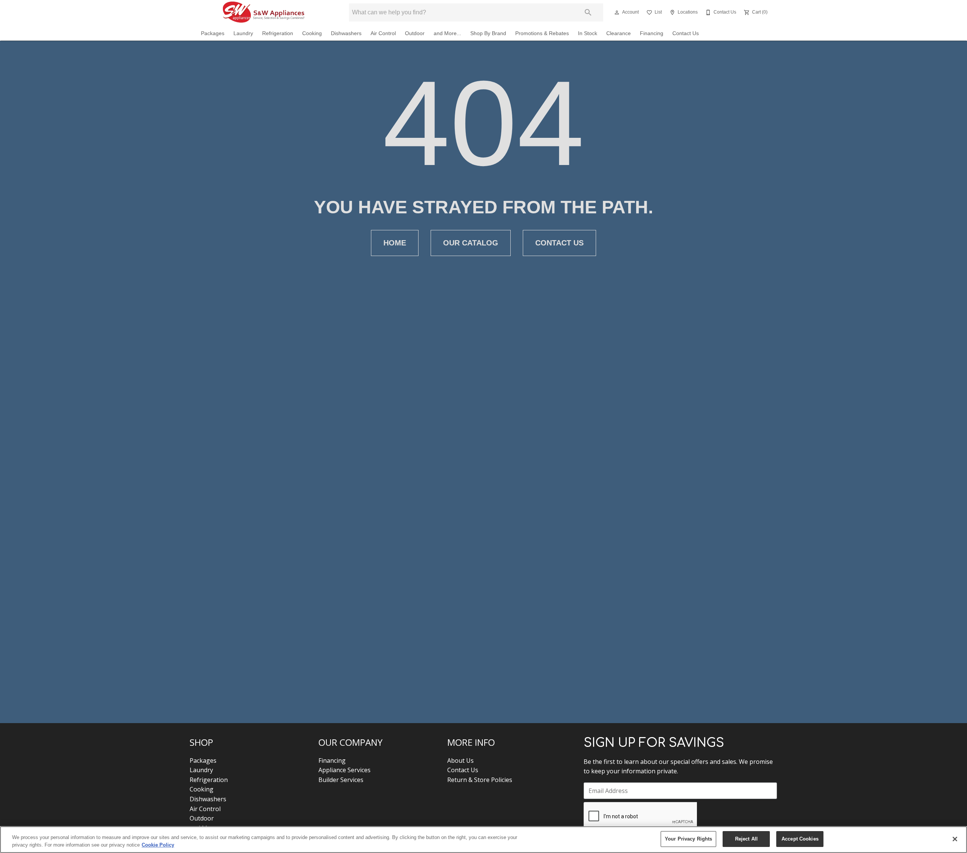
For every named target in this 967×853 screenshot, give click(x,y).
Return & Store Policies (479, 780)
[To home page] (263, 12)
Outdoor (415, 33)
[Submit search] (588, 12)
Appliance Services (344, 770)
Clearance (618, 33)
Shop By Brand (488, 33)
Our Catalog (470, 243)
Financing (651, 33)
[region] (483, 839)
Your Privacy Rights (688, 839)
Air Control (383, 33)
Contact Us (685, 33)
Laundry (243, 33)
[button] (616, 12)
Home (394, 243)
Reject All (746, 839)
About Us (460, 760)
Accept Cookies (800, 839)
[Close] (955, 839)
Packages (212, 33)
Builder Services (340, 780)
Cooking (312, 33)
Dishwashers (346, 33)
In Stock (587, 33)
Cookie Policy (158, 845)
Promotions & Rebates (542, 33)
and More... (447, 33)
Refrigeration (277, 33)
